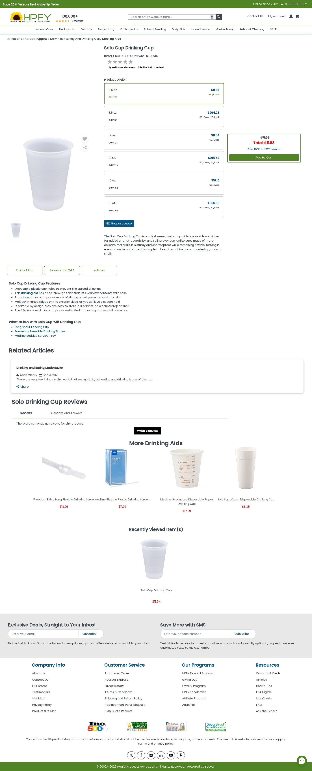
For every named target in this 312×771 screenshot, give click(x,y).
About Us (38, 673)
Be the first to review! (152, 67)
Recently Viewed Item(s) (156, 529)
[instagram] (151, 755)
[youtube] (171, 755)
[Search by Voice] (212, 17)
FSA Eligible (264, 692)
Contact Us (255, 16)
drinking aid (29, 293)
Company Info (48, 665)
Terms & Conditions (119, 692)
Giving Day (189, 680)
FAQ (259, 705)
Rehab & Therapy (251, 29)
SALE (273, 29)
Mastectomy (224, 29)
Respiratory (106, 29)
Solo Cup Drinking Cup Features (34, 283)
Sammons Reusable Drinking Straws (40, 331)
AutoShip (188, 705)
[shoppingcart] (297, 16)
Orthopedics (129, 29)
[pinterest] (181, 755)
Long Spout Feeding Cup (32, 327)
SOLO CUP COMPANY (124, 56)
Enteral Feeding (155, 29)
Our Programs (198, 665)
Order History (114, 686)
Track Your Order (117, 673)
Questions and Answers (122, 67)
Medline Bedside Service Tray (35, 336)
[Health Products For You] (30, 17)
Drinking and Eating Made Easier (39, 368)
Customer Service (124, 665)
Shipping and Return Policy (123, 698)
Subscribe (90, 634)
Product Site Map (44, 711)
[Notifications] (291, 16)
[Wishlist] (84, 139)
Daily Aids (178, 29)
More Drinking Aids (156, 443)
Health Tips (264, 686)
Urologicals (67, 29)
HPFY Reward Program (198, 673)
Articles (99, 270)
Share (24, 387)
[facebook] (141, 755)
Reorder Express (116, 680)
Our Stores (39, 686)
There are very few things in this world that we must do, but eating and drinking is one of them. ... (84, 379)
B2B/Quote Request (119, 711)
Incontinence (200, 29)
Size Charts (264, 698)
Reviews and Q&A (62, 270)
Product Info (24, 270)
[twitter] (131, 755)
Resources (267, 665)
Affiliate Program (194, 698)
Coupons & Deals (268, 673)
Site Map (38, 698)
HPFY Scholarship (194, 692)
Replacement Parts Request (125, 705)
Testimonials (41, 692)
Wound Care (44, 29)
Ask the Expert (266, 711)
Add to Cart (264, 157)
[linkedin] (161, 755)
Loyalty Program (194, 686)
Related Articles (31, 350)
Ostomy (86, 29)
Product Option (115, 79)
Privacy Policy (42, 705)
